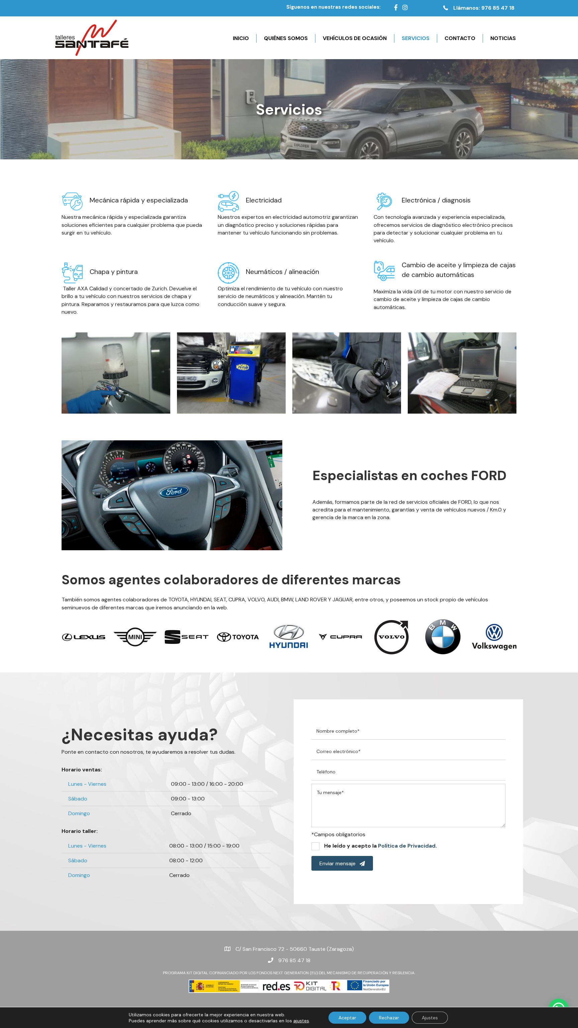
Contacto (460, 38)
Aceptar (347, 1018)
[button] (478, 8)
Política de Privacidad (407, 845)
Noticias (503, 38)
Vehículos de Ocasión (355, 38)
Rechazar (389, 1018)
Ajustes (430, 1018)
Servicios (415, 38)
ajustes (301, 1021)
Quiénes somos (286, 38)
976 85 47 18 (294, 960)
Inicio (241, 38)
